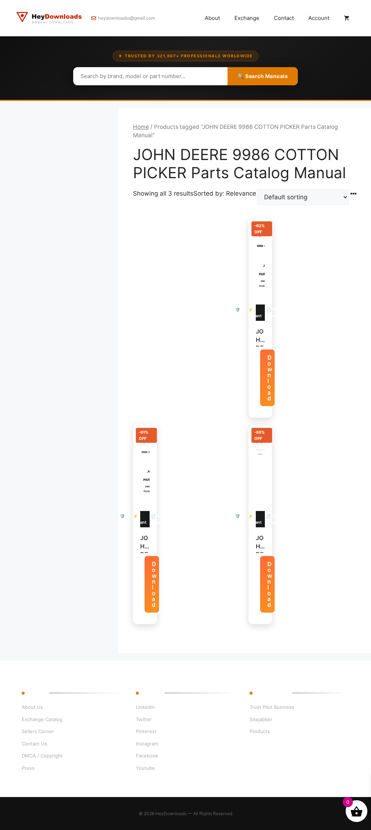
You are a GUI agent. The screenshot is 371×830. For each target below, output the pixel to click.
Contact (284, 18)
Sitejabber (261, 719)
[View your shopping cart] (347, 18)
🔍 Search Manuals (263, 76)
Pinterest (146, 731)
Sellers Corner (38, 731)
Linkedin (145, 707)
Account (318, 18)
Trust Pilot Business (272, 707)
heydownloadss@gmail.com (126, 18)
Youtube (145, 768)
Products (260, 731)
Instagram (147, 744)
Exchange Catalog (42, 719)
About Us (32, 707)
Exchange (246, 18)
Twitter (144, 719)
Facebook (147, 756)
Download (269, 378)
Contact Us (34, 744)
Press (28, 768)
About (212, 18)
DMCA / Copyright (42, 756)
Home (141, 126)
